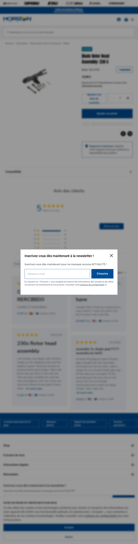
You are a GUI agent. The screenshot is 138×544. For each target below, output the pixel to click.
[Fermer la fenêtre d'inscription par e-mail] (111, 256)
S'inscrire (102, 273)
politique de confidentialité (92, 285)
